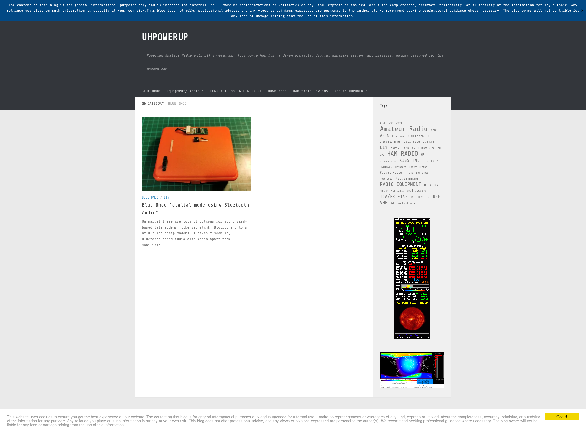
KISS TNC (409, 160)
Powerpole (386, 178)
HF (423, 154)
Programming (406, 178)
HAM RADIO (402, 153)
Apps (434, 130)
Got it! (561, 416)
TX (428, 197)
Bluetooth (415, 136)
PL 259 (409, 172)
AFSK (382, 123)
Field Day (409, 148)
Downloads (277, 91)
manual (386, 167)
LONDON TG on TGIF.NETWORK (236, 91)
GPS (382, 155)
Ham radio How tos (310, 91)
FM (439, 148)
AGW (390, 123)
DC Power (428, 142)
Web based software (403, 203)
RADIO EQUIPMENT (400, 184)
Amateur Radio (404, 129)
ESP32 (395, 148)
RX (436, 185)
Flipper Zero (426, 148)
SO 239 (384, 191)
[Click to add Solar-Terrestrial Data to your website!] (412, 338)
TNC (413, 197)
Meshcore (400, 167)
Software (417, 190)
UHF (436, 196)
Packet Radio (391, 172)
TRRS (420, 197)
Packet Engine (418, 167)
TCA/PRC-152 (394, 196)
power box (422, 172)
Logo (425, 161)
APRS (384, 135)
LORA (434, 161)
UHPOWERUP (165, 37)
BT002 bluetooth (390, 142)
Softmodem (397, 191)
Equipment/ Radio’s (185, 91)
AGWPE (399, 123)
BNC (429, 136)
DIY (166, 197)
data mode (412, 141)
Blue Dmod (151, 91)
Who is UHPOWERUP (350, 91)
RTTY (427, 185)
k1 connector (388, 161)
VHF (384, 202)
